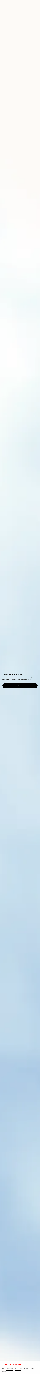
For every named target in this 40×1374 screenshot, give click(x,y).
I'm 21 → (20, 686)
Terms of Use (18, 1370)
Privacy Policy (9, 1370)
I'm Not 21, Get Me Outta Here (12, 1364)
